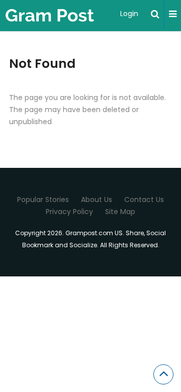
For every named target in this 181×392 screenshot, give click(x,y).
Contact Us (144, 199)
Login (129, 14)
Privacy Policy (69, 211)
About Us (96, 199)
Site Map (120, 211)
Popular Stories (43, 199)
